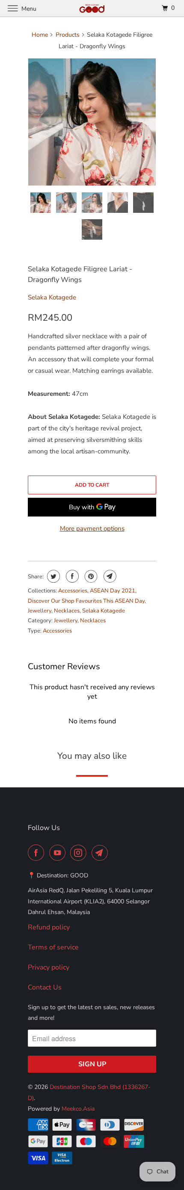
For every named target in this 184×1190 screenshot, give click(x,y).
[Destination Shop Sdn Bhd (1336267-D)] (92, 8)
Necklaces (67, 611)
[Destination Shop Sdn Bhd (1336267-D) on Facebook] (37, 853)
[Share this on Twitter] (52, 576)
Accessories (72, 591)
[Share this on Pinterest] (90, 576)
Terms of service (53, 947)
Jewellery (39, 611)
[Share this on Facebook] (71, 576)
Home (40, 35)
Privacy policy (48, 967)
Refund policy (49, 927)
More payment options (92, 528)
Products (68, 35)
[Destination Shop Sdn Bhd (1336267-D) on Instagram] (80, 853)
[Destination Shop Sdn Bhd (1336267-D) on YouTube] (59, 853)
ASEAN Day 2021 (112, 591)
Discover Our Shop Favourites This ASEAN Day (86, 601)
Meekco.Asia (78, 1109)
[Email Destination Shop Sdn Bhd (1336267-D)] (101, 853)
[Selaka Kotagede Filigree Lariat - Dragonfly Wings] (92, 122)
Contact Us (45, 987)
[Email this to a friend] (108, 576)
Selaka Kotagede (52, 297)
